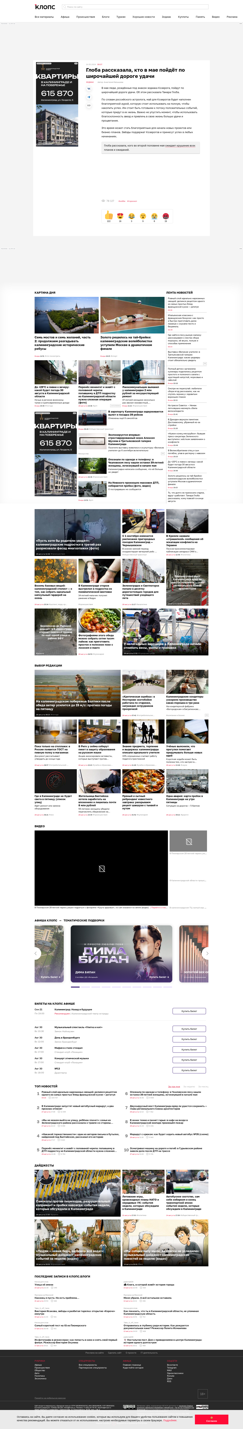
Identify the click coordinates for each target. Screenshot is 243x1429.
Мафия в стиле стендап (69, 1047)
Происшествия (85, 16)
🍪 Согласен (211, 1419)
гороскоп (133, 201)
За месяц (203, 1086)
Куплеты (183, 16)
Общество (40, 1370)
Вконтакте (172, 1365)
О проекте (131, 1352)
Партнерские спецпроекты (93, 1367)
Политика (40, 1375)
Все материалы (44, 16)
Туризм (120, 16)
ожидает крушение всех (180, 145)
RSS (169, 1381)
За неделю (189, 1086)
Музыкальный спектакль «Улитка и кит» (78, 1027)
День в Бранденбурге (67, 1037)
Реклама (232, 16)
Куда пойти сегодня (133, 1367)
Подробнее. (170, 1420)
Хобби (122, 201)
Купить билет (189, 1011)
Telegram (171, 1367)
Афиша (65, 16)
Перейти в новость (160, 907)
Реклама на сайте (95, 1352)
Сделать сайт (115, 1352)
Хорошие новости (143, 16)
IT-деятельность (149, 1352)
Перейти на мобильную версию (50, 1398)
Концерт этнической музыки (72, 1058)
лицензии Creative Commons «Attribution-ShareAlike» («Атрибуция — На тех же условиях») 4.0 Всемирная (165, 1407)
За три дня (174, 1086)
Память (200, 16)
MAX (169, 1370)
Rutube (170, 1375)
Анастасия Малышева (113, 82)
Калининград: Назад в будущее (73, 1009)
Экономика (40, 1378)
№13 (57, 1068)
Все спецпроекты (88, 1365)
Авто (37, 1373)
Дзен (169, 1378)
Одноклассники (175, 1373)
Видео (216, 16)
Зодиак (166, 16)
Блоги (105, 16)
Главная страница (132, 1365)
